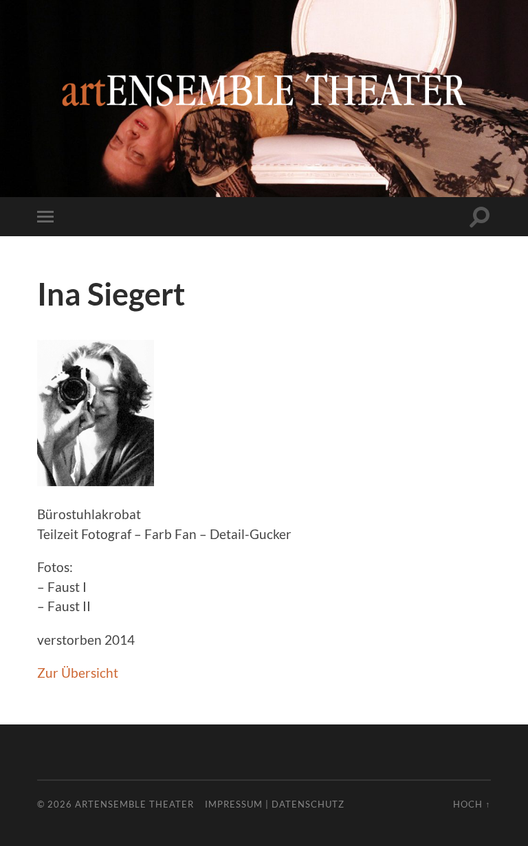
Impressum (234, 804)
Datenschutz (308, 804)
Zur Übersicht (77, 673)
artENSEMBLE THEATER (134, 804)
